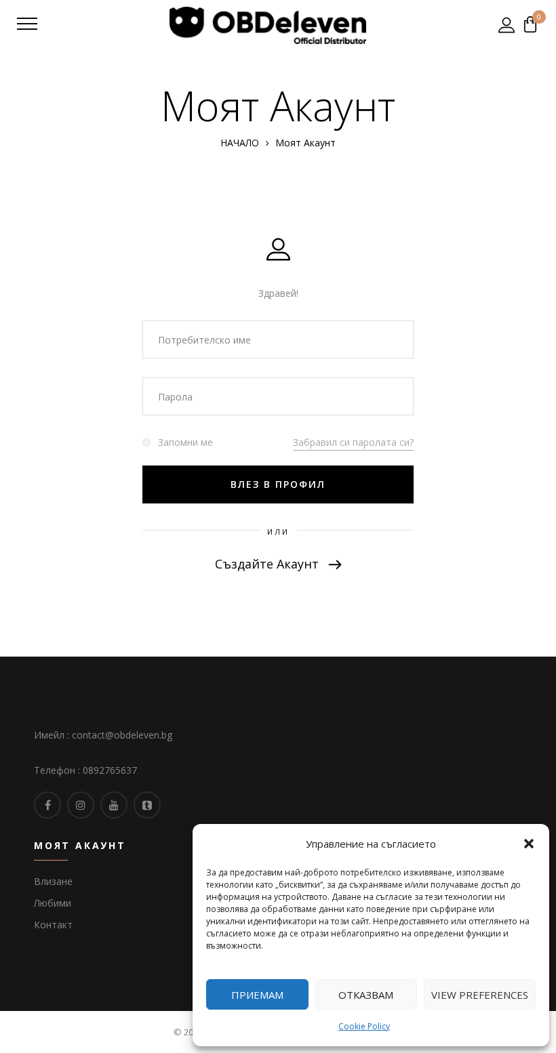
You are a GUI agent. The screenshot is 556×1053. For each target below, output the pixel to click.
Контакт (53, 924)
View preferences (479, 995)
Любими (52, 902)
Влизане (53, 881)
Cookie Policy (364, 1026)
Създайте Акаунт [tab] (268, 564)
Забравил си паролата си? (353, 442)
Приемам (257, 995)
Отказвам (365, 995)
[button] (529, 843)
